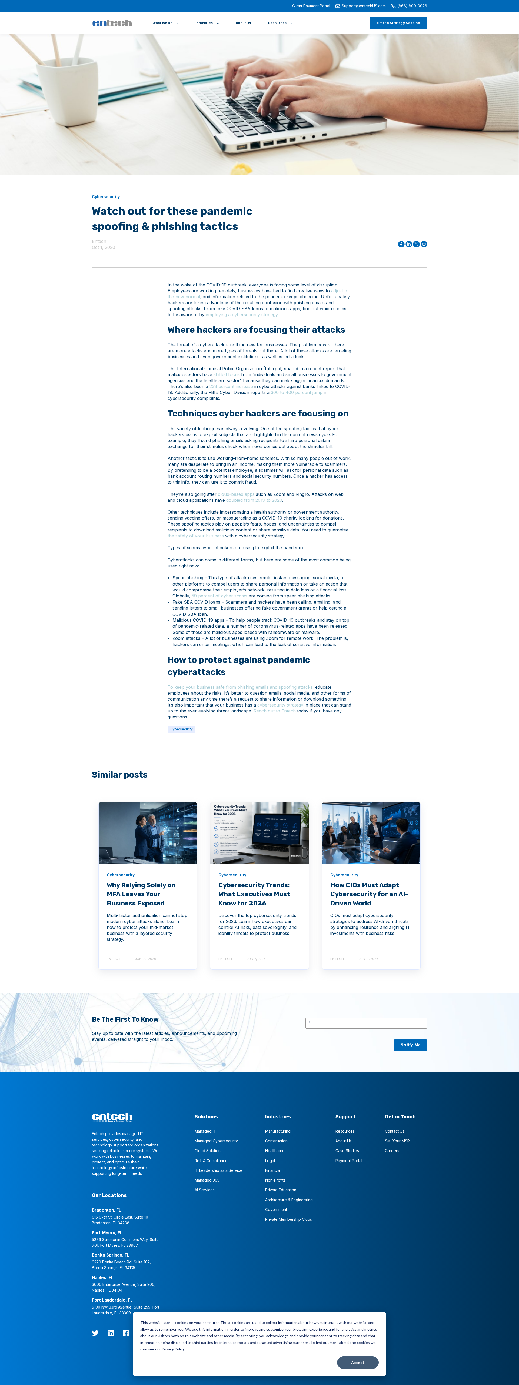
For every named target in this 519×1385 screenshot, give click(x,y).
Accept (358, 1362)
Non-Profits (275, 1180)
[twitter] (95, 1333)
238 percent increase (231, 386)
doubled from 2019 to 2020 (254, 500)
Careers (392, 1150)
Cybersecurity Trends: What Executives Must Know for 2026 (254, 894)
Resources (345, 1131)
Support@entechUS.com (364, 6)
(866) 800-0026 (412, 6)
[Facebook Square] (126, 1333)
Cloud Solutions (208, 1150)
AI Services (205, 1189)
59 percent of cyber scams (219, 595)
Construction (276, 1141)
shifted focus (227, 374)
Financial (273, 1170)
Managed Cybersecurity (216, 1141)
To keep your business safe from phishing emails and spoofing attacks (240, 687)
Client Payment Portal (311, 6)
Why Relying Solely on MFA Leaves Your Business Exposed (141, 894)
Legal (270, 1160)
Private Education (280, 1189)
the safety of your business (196, 535)
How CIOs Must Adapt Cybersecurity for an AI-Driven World (369, 894)
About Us (343, 1141)
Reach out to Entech (274, 711)
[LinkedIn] (110, 1333)
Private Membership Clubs (288, 1219)
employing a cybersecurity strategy (242, 314)
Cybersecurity (181, 729)
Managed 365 (207, 1180)
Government (276, 1209)
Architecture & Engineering (289, 1199)
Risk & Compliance (211, 1160)
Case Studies (347, 1150)
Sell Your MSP (397, 1141)
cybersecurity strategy (280, 705)
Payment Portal (348, 1160)
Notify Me (410, 1045)
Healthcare (275, 1150)
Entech (99, 241)
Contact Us (394, 1131)
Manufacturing (278, 1131)
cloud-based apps (236, 494)
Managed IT (205, 1131)
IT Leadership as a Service (218, 1170)
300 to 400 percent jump (296, 392)
